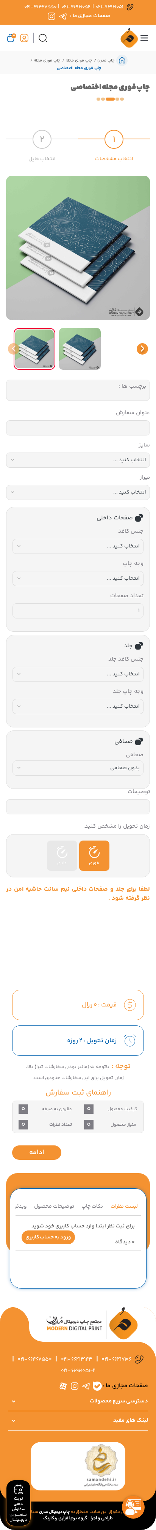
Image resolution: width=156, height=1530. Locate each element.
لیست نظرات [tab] (124, 1206)
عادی (62, 863)
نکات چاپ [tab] (92, 1206)
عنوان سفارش (133, 413)
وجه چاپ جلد (128, 691)
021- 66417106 (116, 1359)
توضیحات (139, 792)
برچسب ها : (132, 386)
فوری (94, 863)
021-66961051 (109, 7)
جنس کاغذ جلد (126, 659)
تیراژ (145, 477)
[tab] (114, 142)
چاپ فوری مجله (78, 60)
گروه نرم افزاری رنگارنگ (65, 1518)
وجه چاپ (133, 563)
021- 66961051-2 (78, 1371)
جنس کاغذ (131, 531)
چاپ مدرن (105, 60)
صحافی (135, 755)
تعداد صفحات (127, 596)
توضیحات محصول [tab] (54, 1206)
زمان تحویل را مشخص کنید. (116, 826)
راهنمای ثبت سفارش (78, 1093)
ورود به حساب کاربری (48, 1237)
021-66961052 (75, 7)
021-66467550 (40, 7)
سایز (144, 445)
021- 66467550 (34, 1359)
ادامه (37, 1152)
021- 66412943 (76, 1359)
